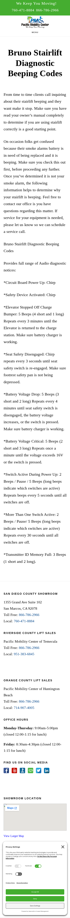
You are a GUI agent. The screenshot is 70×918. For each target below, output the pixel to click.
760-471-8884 (23, 10)
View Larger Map (14, 835)
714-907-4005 (24, 708)
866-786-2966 (47, 10)
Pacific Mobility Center (35, 22)
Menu (35, 32)
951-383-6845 (24, 654)
